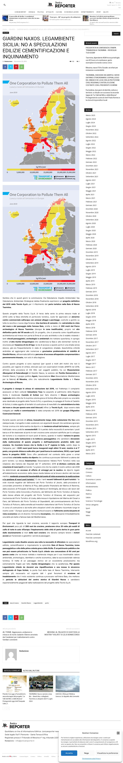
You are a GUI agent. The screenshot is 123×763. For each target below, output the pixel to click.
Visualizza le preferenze (107, 753)
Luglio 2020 (90, 227)
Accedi (88, 530)
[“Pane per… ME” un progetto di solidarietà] (45, 18)
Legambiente (38, 603)
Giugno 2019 (91, 273)
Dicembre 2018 (92, 295)
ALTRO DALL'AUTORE (31, 671)
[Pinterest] (16, 66)
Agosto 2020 (91, 223)
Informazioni (91, 483)
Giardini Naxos (26, 603)
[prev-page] (4, 708)
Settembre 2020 (92, 220)
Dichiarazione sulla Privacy (91, 758)
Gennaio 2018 (91, 335)
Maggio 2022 (91, 151)
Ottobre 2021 (91, 173)
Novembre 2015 (92, 425)
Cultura (88, 476)
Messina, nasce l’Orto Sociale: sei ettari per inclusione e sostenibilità (102, 69)
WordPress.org (91, 541)
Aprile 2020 (90, 238)
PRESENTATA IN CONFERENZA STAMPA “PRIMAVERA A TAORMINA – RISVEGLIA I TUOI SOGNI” (101, 50)
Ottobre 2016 (91, 385)
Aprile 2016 (90, 407)
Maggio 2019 (91, 277)
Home (5, 29)
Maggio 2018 (91, 320)
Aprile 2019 (90, 281)
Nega (86, 753)
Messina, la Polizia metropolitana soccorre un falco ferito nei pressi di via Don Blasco (104, 18)
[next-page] (7, 708)
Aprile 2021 (90, 194)
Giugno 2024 (91, 126)
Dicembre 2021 (92, 166)
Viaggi (88, 512)
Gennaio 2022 (91, 162)
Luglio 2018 (90, 313)
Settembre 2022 (92, 137)
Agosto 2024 (91, 119)
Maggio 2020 (91, 234)
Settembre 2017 (92, 349)
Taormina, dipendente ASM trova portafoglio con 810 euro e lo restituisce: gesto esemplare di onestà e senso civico (103, 60)
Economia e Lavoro (93, 479)
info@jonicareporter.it (25, 741)
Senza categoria (92, 504)
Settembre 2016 (92, 389)
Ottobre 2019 (91, 259)
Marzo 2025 (90, 115)
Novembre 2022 (92, 130)
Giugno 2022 (91, 148)
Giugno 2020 (91, 230)
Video (88, 515)
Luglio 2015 (90, 439)
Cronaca (89, 472)
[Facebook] (5, 66)
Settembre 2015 (92, 432)
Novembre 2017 (92, 342)
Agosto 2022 (91, 140)
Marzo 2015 (90, 453)
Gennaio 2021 (91, 205)
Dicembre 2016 (92, 378)
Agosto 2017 (91, 353)
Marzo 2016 (90, 410)
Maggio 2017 (91, 363)
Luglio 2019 (90, 270)
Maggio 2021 (91, 191)
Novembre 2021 (92, 169)
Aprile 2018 (90, 324)
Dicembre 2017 (92, 338)
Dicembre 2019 (92, 252)
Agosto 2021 (91, 180)
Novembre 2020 (92, 212)
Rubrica (89, 494)
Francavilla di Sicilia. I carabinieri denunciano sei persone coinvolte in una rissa (24, 18)
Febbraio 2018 (91, 331)
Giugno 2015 (91, 443)
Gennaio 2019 (91, 291)
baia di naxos (14, 603)
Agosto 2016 (91, 392)
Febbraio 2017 (91, 371)
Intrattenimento (92, 486)
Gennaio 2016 (91, 417)
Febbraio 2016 (91, 414)
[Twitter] (10, 66)
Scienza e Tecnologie (94, 501)
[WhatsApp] (21, 66)
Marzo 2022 (90, 155)
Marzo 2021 (90, 198)
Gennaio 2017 (91, 374)
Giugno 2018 (91, 317)
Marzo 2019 (90, 284)
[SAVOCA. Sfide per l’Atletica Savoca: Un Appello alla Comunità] (68, 684)
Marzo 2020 (90, 241)
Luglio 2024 (90, 122)
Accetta (69, 753)
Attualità (12, 29)
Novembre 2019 (92, 255)
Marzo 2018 (90, 327)
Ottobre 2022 (91, 133)
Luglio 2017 (90, 356)
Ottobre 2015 (91, 428)
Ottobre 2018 (91, 302)
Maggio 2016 (91, 403)
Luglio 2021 (90, 184)
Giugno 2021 (91, 187)
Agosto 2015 (91, 435)
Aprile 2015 (90, 450)
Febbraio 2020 (91, 245)
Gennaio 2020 (91, 248)
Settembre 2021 (92, 176)
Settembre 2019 (92, 263)
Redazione (8, 61)
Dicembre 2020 (92, 209)
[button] (118, 733)
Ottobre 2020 (91, 216)
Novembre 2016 (92, 381)
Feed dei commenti (93, 538)
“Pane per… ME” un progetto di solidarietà (64, 17)
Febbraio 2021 (91, 202)
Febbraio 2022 (91, 158)
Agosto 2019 (91, 266)
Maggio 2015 (91, 446)
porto (47, 603)
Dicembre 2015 (92, 421)
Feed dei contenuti (93, 534)
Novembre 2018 (92, 299)
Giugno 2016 (91, 399)
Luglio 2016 (90, 396)
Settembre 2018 (92, 306)
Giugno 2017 (91, 360)
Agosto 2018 (91, 309)
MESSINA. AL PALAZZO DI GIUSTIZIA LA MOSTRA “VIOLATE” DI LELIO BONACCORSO (62, 633)
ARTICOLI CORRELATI (12, 671)
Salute (88, 497)
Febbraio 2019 (91, 288)
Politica (88, 490)
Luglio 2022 (90, 144)
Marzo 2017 (90, 367)
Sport (88, 508)
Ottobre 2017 (91, 345)
